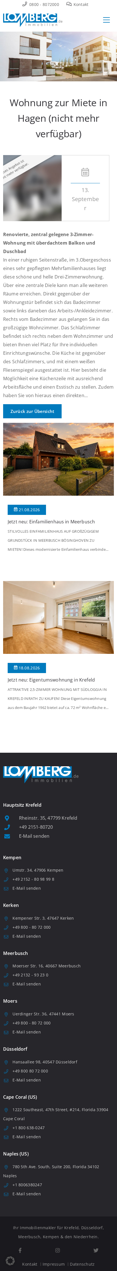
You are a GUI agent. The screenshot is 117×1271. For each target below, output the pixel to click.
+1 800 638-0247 (28, 1127)
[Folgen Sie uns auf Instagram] (57, 1250)
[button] (10, 1261)
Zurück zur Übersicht (32, 411)
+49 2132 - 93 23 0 (30, 975)
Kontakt (80, 4)
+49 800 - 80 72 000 (31, 927)
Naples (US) (16, 1154)
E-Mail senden (34, 836)
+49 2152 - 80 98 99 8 (33, 879)
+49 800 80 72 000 (30, 1071)
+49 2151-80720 (36, 827)
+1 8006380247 (27, 1184)
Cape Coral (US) (20, 1097)
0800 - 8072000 (43, 4)
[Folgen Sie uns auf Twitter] (96, 1250)
